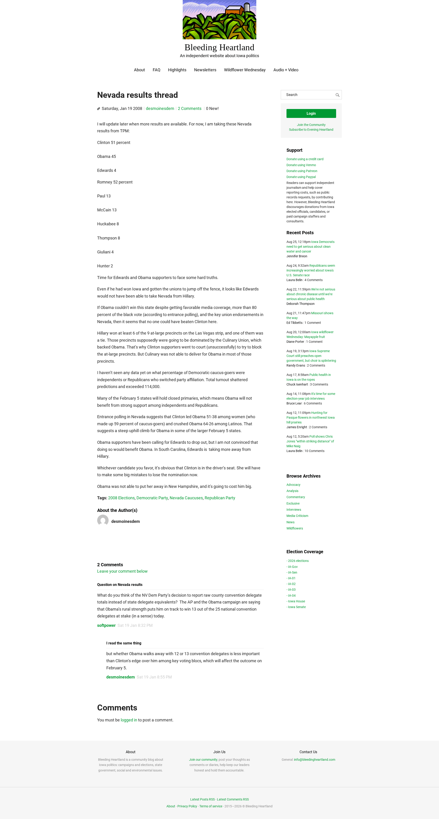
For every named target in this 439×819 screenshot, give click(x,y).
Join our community (203, 759)
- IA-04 (291, 595)
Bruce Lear (294, 403)
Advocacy (293, 485)
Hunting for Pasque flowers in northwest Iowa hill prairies (310, 417)
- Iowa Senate (296, 607)
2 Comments (190, 108)
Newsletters (205, 69)
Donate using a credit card (305, 159)
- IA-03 (291, 589)
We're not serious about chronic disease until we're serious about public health (310, 294)
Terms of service (210, 806)
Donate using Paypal (301, 177)
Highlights (177, 69)
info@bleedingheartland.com (314, 759)
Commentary (295, 497)
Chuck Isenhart (297, 384)
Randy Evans (295, 365)
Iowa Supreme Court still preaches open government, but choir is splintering (311, 355)
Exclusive (293, 503)
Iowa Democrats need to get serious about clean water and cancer (310, 246)
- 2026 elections (297, 561)
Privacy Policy (187, 806)
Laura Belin (294, 280)
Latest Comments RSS (233, 799)
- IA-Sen (291, 572)
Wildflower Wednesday (245, 69)
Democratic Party (152, 497)
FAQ (156, 69)
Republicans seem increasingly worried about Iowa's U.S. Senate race (310, 270)
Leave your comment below (122, 571)
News (290, 522)
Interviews (293, 509)
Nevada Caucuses (186, 497)
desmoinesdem (160, 108)
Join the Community (311, 125)
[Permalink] (98, 108)
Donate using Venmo (301, 165)
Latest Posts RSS (202, 799)
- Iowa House (295, 601)
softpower (106, 625)
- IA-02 (291, 584)
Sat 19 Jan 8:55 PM (154, 677)
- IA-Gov (292, 567)
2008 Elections (121, 497)
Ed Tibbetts (294, 322)
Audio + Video (285, 69)
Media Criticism (297, 516)
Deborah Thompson (300, 304)
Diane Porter (295, 341)
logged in (129, 720)
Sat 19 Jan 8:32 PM (135, 625)
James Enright (296, 427)
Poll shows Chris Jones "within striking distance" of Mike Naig (310, 441)
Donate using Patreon (301, 171)
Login (311, 113)
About (139, 69)
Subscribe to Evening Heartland (311, 129)
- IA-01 (291, 578)
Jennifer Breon (296, 256)
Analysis (292, 491)
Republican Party (220, 497)
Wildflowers (294, 528)
